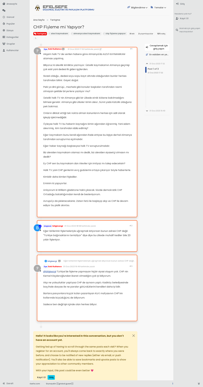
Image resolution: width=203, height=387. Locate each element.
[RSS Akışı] (35, 38)
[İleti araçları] (125, 213)
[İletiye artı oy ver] (109, 213)
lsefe (68, 8)
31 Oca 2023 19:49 (71, 266)
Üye (45, 49)
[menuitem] (188, 4)
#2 (130, 225)
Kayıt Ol (41, 377)
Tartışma (41, 33)
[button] (14, 37)
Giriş (51, 377)
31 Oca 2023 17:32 (76, 49)
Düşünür (48, 226)
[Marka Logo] (37, 8)
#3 (130, 266)
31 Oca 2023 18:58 (72, 226)
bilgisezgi (57, 226)
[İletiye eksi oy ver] (119, 213)
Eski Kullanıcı (55, 49)
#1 (131, 48)
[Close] (133, 335)
